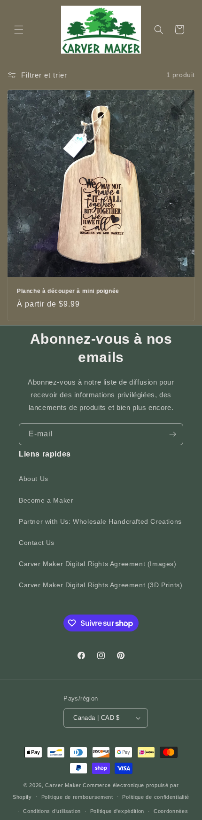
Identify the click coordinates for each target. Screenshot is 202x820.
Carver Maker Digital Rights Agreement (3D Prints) (100, 585)
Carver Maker (63, 785)
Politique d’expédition (117, 811)
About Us (33, 478)
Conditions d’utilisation (52, 811)
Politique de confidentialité (155, 797)
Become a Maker (46, 500)
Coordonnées (171, 811)
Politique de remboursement (77, 797)
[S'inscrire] (172, 434)
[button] (18, 29)
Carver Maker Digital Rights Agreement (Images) (98, 564)
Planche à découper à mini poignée (68, 291)
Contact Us (36, 542)
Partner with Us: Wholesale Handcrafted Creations (100, 521)
